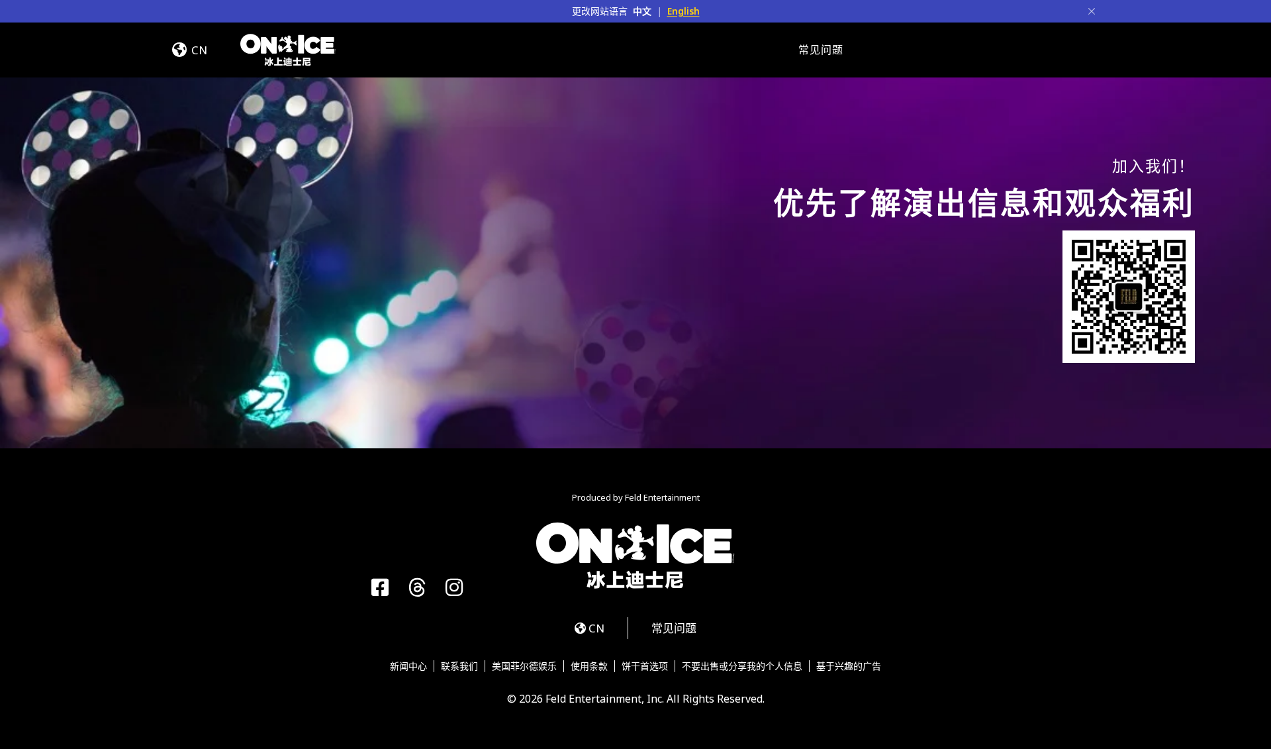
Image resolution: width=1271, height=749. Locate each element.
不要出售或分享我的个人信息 (742, 666)
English (683, 11)
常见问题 (820, 49)
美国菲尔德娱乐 (524, 666)
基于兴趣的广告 (848, 666)
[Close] (1091, 11)
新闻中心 (408, 666)
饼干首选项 (645, 666)
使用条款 (589, 666)
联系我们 (459, 666)
